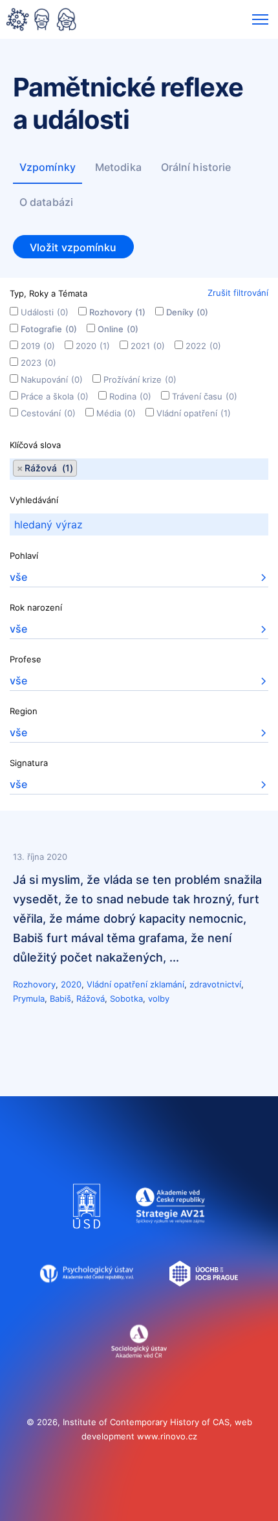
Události (45, 312)
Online (118, 329)
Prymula (29, 998)
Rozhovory (117, 312)
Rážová (90, 998)
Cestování (48, 413)
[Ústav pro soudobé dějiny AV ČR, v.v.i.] (87, 1234)
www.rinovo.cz (167, 1436)
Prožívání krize (139, 379)
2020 (93, 346)
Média (116, 413)
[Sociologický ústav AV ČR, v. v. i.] (139, 1369)
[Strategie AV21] (170, 1234)
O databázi (46, 202)
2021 (148, 346)
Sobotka (126, 998)
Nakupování (52, 379)
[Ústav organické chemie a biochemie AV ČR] (204, 1302)
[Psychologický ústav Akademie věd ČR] (87, 1302)
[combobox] (139, 469)
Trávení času (204, 396)
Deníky (187, 312)
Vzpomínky (47, 167)
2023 (38, 362)
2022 (203, 346)
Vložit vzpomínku (73, 247)
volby (158, 998)
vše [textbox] (18, 576)
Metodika (118, 167)
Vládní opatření (193, 413)
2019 (38, 346)
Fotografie (49, 329)
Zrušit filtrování (238, 292)
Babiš (60, 998)
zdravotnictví (215, 984)
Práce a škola (55, 396)
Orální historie (196, 167)
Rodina (130, 396)
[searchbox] (81, 469)
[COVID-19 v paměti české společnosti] (41, 20)
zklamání (167, 984)
